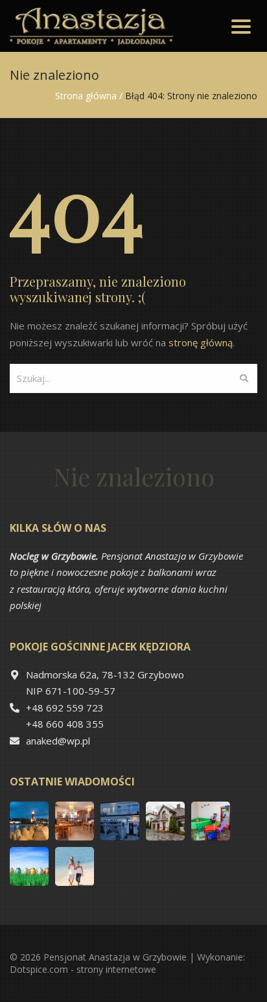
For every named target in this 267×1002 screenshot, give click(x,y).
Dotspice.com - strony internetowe (83, 969)
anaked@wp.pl (58, 740)
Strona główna (86, 95)
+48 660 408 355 (65, 723)
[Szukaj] (244, 378)
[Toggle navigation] (241, 26)
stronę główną (200, 342)
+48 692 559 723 (65, 707)
